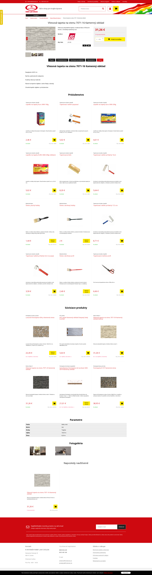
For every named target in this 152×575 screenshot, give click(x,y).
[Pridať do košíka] (54, 140)
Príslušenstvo (62, 60)
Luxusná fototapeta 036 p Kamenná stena (40, 317)
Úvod (26, 18)
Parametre (91, 60)
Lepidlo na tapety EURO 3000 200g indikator (41, 155)
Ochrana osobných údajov (100, 555)
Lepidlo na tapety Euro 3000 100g (37, 104)
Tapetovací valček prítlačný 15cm (104, 155)
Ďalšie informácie (108, 572)
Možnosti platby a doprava (101, 550)
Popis (52, 60)
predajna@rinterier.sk (65, 563)
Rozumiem (125, 572)
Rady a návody (81, 1)
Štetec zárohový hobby (67, 205)
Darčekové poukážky (92, 1)
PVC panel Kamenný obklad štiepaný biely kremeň (74, 318)
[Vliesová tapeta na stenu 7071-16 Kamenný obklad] (40, 38)
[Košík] (116, 8)
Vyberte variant (53, 240)
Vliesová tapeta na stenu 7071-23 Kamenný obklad (40, 368)
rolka (99, 39)
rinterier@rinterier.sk (32, 1)
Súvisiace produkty (77, 60)
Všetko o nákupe (116, 1)
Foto (100, 60)
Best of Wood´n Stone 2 (55, 18)
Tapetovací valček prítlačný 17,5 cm (105, 205)
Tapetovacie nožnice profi (102, 256)
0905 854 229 (44, 1)
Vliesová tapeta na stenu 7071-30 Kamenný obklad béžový (107, 318)
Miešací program (105, 1)
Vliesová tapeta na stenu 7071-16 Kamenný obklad (41, 493)
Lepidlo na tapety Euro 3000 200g (104, 104)
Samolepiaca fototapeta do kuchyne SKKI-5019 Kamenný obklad (74, 368)
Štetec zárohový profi (67, 256)
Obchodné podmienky (99, 552)
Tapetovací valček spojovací (69, 104)
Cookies (95, 558)
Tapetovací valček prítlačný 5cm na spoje (40, 256)
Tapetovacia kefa (65, 155)
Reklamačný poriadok (99, 561)
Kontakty (124, 1)
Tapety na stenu (33, 18)
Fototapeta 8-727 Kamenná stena (104, 368)
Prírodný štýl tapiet (44, 18)
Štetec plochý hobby (33, 205)
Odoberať (121, 527)
